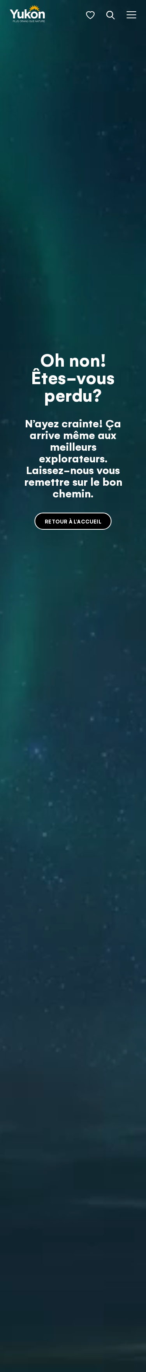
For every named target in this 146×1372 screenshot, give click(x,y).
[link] (27, 14)
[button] (90, 15)
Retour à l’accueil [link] (73, 521)
